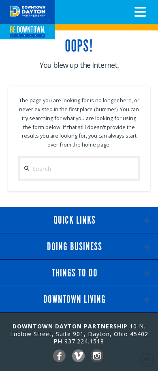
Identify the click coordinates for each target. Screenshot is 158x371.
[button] (140, 11)
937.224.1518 (84, 341)
